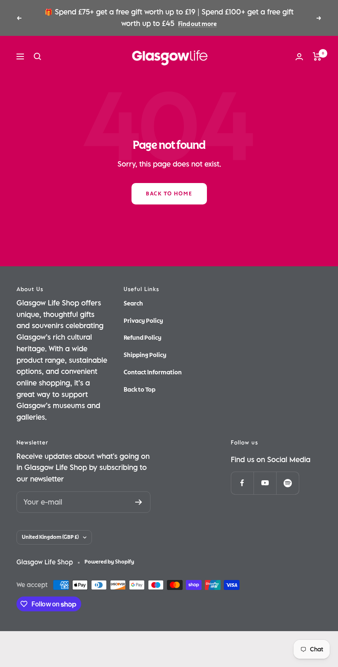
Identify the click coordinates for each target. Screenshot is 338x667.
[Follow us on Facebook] (242, 483)
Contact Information (153, 372)
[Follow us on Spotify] (287, 483)
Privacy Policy (143, 320)
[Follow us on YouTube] (265, 483)
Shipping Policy (145, 355)
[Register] (138, 502)
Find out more (197, 24)
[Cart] (317, 56)
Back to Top (139, 389)
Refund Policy (143, 337)
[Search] (37, 56)
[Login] (299, 56)
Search (133, 303)
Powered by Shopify (109, 562)
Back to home (169, 194)
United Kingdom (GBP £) (50, 537)
